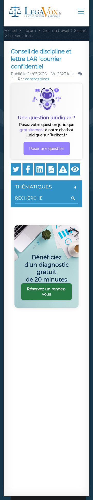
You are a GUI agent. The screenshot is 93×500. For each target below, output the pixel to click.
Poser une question (46, 148)
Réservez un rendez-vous (46, 291)
